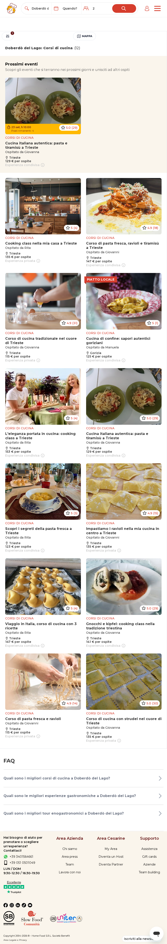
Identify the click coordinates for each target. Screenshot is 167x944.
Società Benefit (61, 935)
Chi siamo (69, 849)
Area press (70, 857)
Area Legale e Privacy (15, 940)
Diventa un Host (111, 857)
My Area (111, 849)
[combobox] (40, 8)
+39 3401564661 (21, 857)
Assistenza (149, 849)
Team (69, 864)
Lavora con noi (70, 872)
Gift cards (149, 857)
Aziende (149, 864)
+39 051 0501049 (22, 863)
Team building (149, 872)
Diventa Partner (111, 864)
